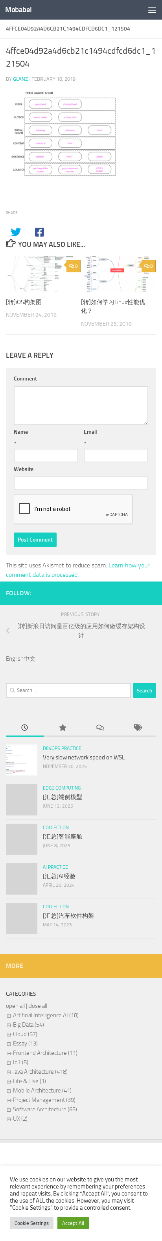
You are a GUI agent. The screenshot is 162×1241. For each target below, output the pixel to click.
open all (15, 1005)
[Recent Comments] (100, 728)
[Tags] (137, 728)
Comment (25, 378)
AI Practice (55, 867)
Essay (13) (25, 1043)
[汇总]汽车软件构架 (68, 915)
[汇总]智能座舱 (62, 836)
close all (37, 1005)
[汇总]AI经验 (59, 876)
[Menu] (152, 10)
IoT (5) (20, 1062)
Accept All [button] (73, 1223)
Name (21, 432)
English (15, 658)
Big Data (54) (28, 1024)
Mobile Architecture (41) (42, 1090)
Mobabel (18, 9)
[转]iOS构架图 (24, 302)
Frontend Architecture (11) (45, 1052)
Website (23, 469)
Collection (56, 827)
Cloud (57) (25, 1034)
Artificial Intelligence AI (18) (46, 1015)
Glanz (20, 79)
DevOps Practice (62, 748)
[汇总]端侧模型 (62, 797)
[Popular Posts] (62, 728)
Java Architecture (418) (40, 1071)
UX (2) (20, 1118)
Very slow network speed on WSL (84, 757)
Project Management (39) (44, 1099)
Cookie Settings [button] (32, 1223)
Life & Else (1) (29, 1081)
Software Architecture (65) (45, 1109)
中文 (29, 658)
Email (90, 432)
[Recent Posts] (25, 728)
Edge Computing (62, 788)
